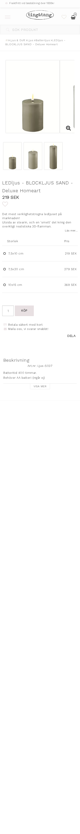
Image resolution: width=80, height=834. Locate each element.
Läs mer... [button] (71, 230)
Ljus (31, 40)
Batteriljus (43, 40)
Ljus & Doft (17, 40)
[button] (64, 17)
